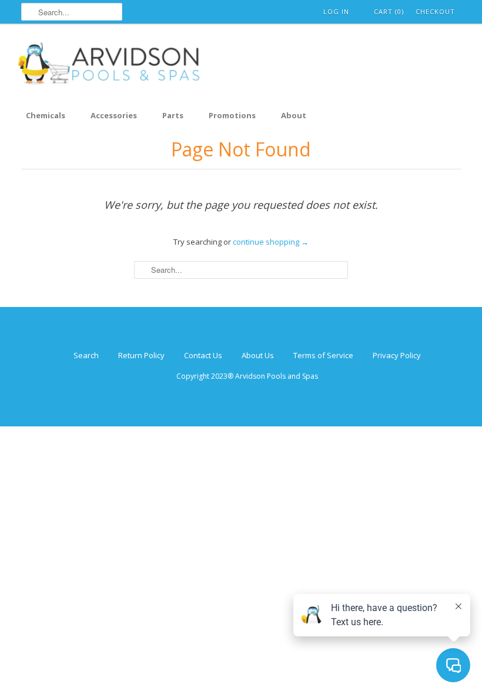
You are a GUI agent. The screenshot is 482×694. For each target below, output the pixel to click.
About (293, 115)
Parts (172, 115)
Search (86, 355)
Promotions (232, 115)
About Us (258, 355)
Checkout (435, 11)
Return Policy (141, 355)
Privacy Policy (397, 355)
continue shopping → (271, 241)
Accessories (114, 115)
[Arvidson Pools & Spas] (109, 65)
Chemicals (45, 115)
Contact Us (203, 355)
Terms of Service (323, 355)
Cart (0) (389, 11)
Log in (336, 11)
